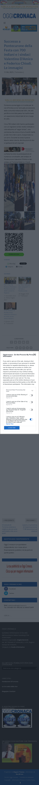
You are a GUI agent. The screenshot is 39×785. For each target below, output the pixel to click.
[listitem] (19, 390)
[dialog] (19, 392)
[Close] (35, 355)
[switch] (31, 395)
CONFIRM (12, 428)
